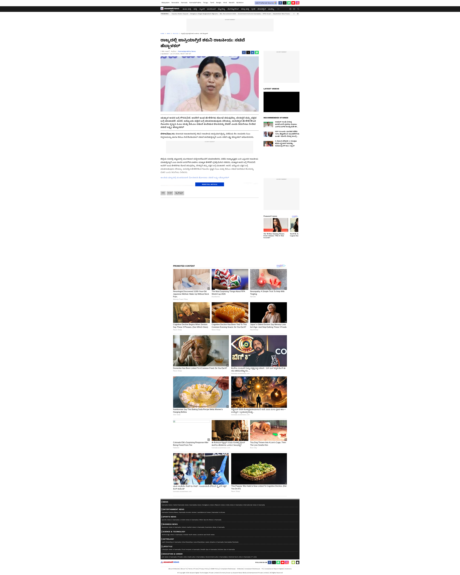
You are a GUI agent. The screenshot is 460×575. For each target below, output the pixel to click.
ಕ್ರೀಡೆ (253, 9)
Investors (288, 569)
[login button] (291, 9)
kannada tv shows (218, 512)
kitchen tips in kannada (226, 549)
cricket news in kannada (189, 520)
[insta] (297, 3)
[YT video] (293, 3)
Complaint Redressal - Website (231, 569)
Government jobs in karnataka (216, 557)
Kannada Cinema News (170, 512)
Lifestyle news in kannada (171, 549)
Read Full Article (209, 184)
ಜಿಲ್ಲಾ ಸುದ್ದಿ (245, 9)
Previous (294, 13)
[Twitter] (285, 3)
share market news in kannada (193, 527)
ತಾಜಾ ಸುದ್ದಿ (187, 9)
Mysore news (220, 505)
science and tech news (206, 534)
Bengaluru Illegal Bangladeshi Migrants (204, 14)
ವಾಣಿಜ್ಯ (271, 9)
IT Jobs (254, 557)
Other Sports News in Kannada (210, 520)
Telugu (205, 2)
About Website (173, 569)
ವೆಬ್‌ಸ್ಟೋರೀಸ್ (233, 9)
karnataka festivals (232, 542)
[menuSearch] (298, 9)
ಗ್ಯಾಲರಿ (202, 9)
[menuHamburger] (294, 9)
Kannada (184, 2)
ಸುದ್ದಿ (195, 9)
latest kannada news (180, 505)
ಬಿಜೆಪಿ (163, 193)
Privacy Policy (204, 569)
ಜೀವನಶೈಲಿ (262, 9)
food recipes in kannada (190, 549)
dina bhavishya (187, 542)
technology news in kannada (172, 534)
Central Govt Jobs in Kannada (239, 557)
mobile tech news (189, 534)
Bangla (218, 2)
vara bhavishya (199, 542)
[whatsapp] (289, 3)
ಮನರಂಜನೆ (211, 9)
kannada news (167, 505)
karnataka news (195, 505)
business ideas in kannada (214, 527)
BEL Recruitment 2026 (228, 14)
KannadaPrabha (195, 2)
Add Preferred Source (264, 3)
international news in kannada (254, 505)
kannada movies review (187, 512)
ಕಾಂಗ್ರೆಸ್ (170, 193)
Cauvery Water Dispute (180, 14)
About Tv (184, 569)
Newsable (175, 2)
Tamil (212, 2)
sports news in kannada (170, 520)
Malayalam (165, 2)
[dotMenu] (278, 9)
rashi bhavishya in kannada (171, 542)
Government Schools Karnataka (249, 14)
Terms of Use (193, 569)
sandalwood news (204, 512)
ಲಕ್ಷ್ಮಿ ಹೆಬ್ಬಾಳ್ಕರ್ (179, 193)
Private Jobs (182, 557)
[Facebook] (280, 3)
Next (297, 13)
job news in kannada (169, 557)
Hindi (225, 2)
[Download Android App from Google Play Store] (293, 562)
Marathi (231, 2)
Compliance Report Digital (274, 569)
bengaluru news (208, 505)
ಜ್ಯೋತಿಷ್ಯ (221, 9)
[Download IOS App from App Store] (297, 562)
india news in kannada (234, 505)
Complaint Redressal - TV (254, 569)
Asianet (170, 562)
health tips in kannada (209, 549)
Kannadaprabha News (187, 51)
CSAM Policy (214, 569)
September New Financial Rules (284, 14)
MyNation (240, 2)
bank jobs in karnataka (196, 557)
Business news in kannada (171, 527)
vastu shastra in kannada (214, 542)
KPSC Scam (267, 14)
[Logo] (171, 9)
